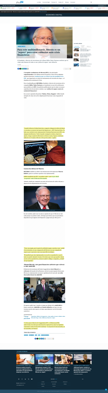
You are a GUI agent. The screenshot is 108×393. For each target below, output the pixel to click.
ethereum (31, 335)
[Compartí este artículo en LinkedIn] (24, 69)
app (36, 335)
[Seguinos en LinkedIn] (25, 379)
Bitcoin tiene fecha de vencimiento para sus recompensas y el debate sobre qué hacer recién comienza (62, 370)
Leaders (43, 386)
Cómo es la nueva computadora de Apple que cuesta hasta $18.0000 (85, 49)
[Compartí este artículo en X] (20, 69)
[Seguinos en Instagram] (18, 379)
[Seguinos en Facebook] (22, 379)
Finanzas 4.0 (54, 2)
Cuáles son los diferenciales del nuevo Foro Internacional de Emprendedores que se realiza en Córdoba (85, 55)
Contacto (54, 386)
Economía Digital (46, 2)
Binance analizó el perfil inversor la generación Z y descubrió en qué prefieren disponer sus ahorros (24, 370)
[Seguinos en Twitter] (28, 379)
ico (39, 335)
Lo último (39, 2)
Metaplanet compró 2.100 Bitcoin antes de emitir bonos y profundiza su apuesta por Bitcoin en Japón (44, 370)
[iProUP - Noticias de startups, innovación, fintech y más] (19, 2)
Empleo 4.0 (60, 2)
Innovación (72, 2)
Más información (43, 11)
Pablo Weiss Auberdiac (79, 374)
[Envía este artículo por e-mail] (28, 69)
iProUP (20, 64)
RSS (82, 379)
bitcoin (26, 335)
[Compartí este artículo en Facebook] (18, 69)
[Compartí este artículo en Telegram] (26, 69)
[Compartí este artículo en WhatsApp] (22, 69)
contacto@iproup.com (20, 385)
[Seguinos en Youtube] (31, 379)
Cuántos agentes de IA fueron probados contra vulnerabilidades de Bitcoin (86, 65)
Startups (67, 2)
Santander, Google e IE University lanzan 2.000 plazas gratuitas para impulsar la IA (84, 60)
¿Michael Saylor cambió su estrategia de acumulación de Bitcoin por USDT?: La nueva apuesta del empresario (82, 370)
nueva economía (45, 335)
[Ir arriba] (106, 389)
